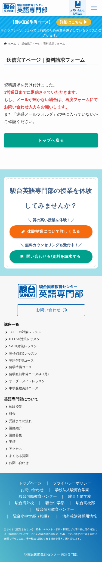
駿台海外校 (24, 503)
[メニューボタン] (94, 8)
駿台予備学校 (79, 496)
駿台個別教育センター (57, 509)
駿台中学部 (55, 503)
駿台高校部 (85, 503)
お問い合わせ (32, 490)
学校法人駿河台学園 (72, 490)
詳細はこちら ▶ (74, 22)
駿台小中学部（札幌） (32, 516)
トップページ (30, 483)
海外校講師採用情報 (80, 516)
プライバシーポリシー (72, 483)
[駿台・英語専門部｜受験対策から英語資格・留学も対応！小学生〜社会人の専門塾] (25, 8)
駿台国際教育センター (38, 496)
